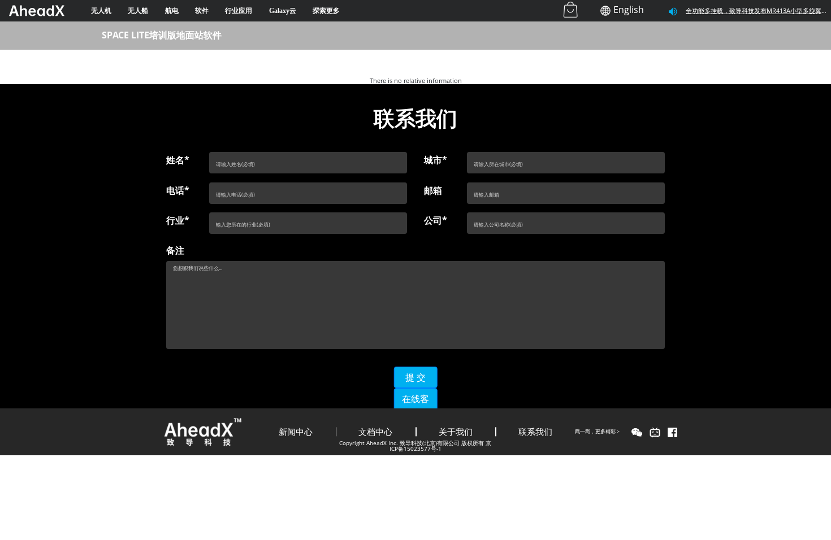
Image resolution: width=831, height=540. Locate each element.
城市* (435, 160)
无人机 (101, 11)
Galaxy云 (282, 11)
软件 (202, 11)
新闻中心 (296, 431)
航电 (172, 11)
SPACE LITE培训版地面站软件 (162, 35)
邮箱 (433, 190)
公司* (435, 220)
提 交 (415, 377)
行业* (177, 220)
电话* (177, 190)
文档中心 (375, 431)
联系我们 (535, 431)
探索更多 (326, 11)
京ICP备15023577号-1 (440, 445)
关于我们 (456, 431)
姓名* (177, 160)
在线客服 (415, 406)
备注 (175, 250)
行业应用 (238, 11)
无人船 (138, 11)
